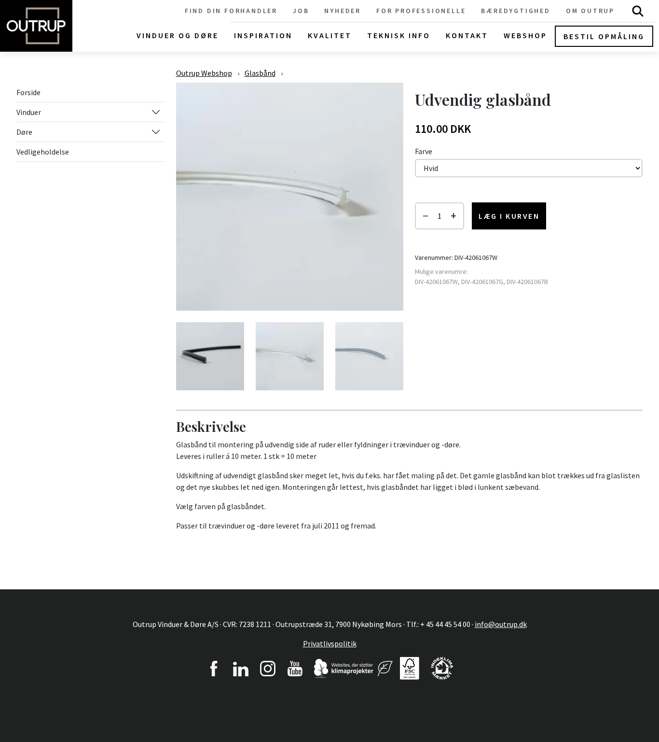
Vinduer (28, 112)
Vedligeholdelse (42, 152)
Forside (28, 92)
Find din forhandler (231, 10)
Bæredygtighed (515, 10)
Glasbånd (260, 73)
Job (301, 10)
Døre (24, 132)
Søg (637, 11)
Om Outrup (590, 10)
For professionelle (421, 10)
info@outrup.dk (501, 624)
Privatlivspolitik (330, 643)
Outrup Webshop (204, 73)
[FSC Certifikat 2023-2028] (409, 667)
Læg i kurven (509, 216)
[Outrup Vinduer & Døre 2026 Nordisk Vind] (385, 667)
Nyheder (342, 10)
